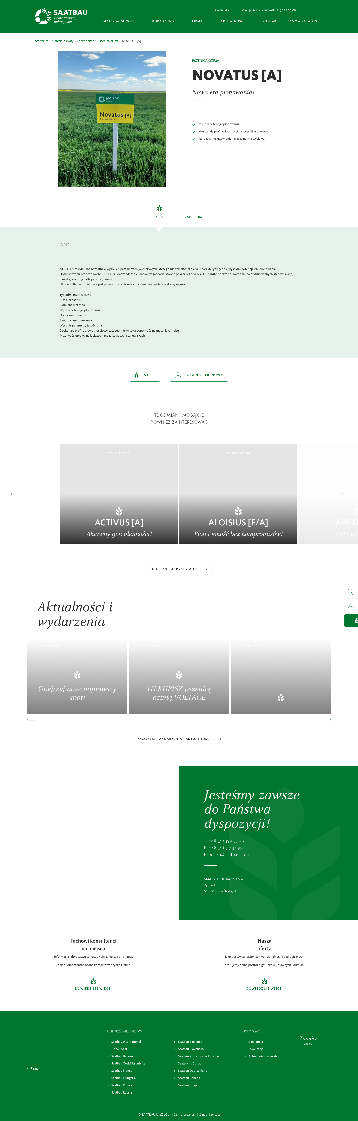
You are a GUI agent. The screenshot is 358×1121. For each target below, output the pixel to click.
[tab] (159, 216)
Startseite (41, 41)
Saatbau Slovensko (191, 1049)
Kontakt (214, 1115)
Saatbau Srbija (187, 1085)
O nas (203, 1115)
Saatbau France (121, 1071)
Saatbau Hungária (123, 1078)
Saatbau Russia (121, 1092)
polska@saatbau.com (229, 854)
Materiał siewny (63, 41)
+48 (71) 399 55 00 (226, 840)
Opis (159, 217)
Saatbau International (126, 1042)
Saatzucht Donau (190, 1063)
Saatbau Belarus (122, 1056)
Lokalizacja (255, 1049)
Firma (34, 1069)
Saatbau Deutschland (192, 1071)
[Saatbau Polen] (61, 16)
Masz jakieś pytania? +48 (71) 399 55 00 (269, 10)
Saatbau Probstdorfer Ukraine (198, 1056)
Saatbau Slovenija (190, 1042)
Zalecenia (193, 217)
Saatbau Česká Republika (128, 1063)
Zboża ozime (85, 41)
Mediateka (222, 10)
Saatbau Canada (189, 1078)
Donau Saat (119, 1049)
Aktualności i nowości (263, 1056)
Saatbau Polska (121, 1085)
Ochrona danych (185, 1115)
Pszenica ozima (108, 41)
